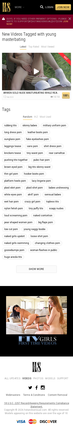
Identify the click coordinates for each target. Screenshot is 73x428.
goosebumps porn (14, 250)
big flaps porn (45, 222)
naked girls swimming (16, 243)
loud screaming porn (15, 215)
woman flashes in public (43, 250)
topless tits (52, 201)
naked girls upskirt (14, 236)
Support (62, 378)
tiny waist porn (35, 153)
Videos (26, 378)
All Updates (12, 378)
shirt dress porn (52, 146)
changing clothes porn (47, 243)
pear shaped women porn (18, 222)
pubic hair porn (41, 160)
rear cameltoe (57, 153)
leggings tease (12, 146)
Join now (63, 7)
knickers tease (12, 153)
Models (50, 378)
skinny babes (30, 125)
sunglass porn (12, 139)
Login (49, 7)
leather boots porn (38, 132)
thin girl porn (11, 173)
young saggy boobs (34, 229)
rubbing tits (10, 125)
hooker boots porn (34, 173)
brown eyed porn (13, 167)
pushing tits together (16, 160)
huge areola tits (13, 257)
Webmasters (13, 395)
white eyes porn (13, 194)
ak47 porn (33, 194)
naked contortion (42, 215)
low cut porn (11, 229)
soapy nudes (56, 208)
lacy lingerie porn (41, 180)
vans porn (32, 146)
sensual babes (53, 194)
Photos (38, 378)
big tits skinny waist (39, 167)
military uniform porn (54, 125)
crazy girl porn (32, 201)
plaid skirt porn (12, 187)
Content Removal (57, 395)
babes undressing (59, 187)
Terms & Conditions (34, 395)
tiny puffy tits (36, 208)
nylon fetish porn (13, 208)
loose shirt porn (39, 236)
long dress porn (13, 132)
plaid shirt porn (34, 187)
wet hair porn (11, 201)
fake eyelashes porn (37, 139)
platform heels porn (15, 180)
